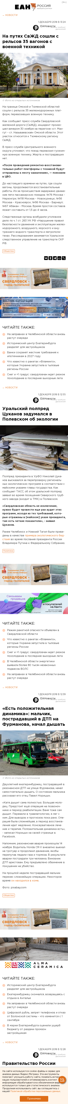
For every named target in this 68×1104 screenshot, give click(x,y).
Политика (8, 551)
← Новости (9, 15)
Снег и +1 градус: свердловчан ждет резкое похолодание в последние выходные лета (36, 376)
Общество (8, 251)
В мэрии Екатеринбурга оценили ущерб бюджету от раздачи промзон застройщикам (33, 1029)
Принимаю (34, 1099)
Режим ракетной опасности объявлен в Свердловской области (33, 632)
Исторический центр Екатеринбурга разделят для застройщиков (31, 345)
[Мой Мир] (59, 258)
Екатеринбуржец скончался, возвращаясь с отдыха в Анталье (36, 996)
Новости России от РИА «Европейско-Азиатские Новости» (25, 7)
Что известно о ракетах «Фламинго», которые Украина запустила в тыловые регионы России (33, 365)
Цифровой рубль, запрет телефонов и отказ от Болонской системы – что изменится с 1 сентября (36, 1016)
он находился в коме (25, 881)
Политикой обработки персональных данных (35, 1091)
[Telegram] (55, 258)
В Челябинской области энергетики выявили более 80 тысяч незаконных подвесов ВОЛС (31, 665)
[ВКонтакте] (46, 258)
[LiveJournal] (64, 258)
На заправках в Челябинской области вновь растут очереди (36, 336)
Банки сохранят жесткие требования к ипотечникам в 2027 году (33, 354)
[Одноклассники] (50, 258)
